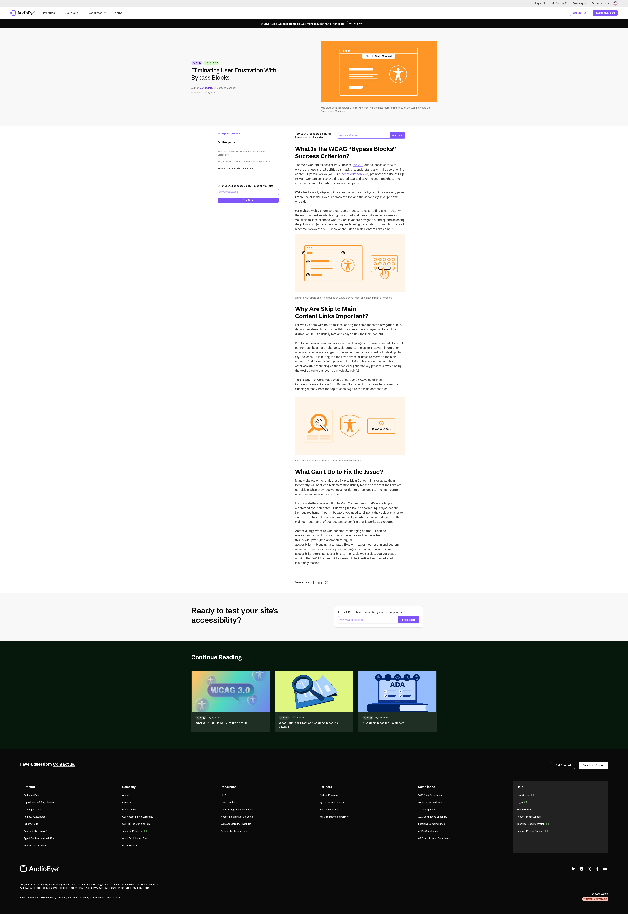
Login (538, 3)
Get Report (355, 23)
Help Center (557, 3)
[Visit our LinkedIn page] (573, 869)
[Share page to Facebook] (313, 582)
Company (578, 3)
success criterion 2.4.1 (353, 174)
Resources (95, 13)
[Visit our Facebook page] (597, 869)
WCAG (358, 165)
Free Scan (248, 200)
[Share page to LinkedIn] (320, 582)
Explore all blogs (231, 133)
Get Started (579, 12)
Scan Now (397, 135)
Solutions (71, 13)
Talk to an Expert (605, 12)
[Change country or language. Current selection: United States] (615, 3)
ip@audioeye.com (139, 887)
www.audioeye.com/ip (105, 887)
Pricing (117, 13)
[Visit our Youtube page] (605, 869)
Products (49, 13)
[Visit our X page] (589, 869)
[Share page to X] (326, 582)
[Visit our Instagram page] (581, 869)
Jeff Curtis (206, 87)
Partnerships (599, 3)
